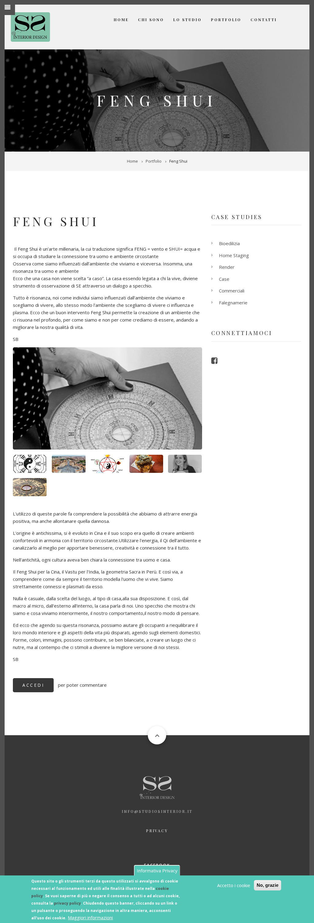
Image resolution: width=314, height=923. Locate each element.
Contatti (264, 19)
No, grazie (267, 885)
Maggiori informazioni (90, 917)
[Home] (30, 26)
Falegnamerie (233, 302)
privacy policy (67, 903)
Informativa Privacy (157, 870)
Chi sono (151, 19)
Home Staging (234, 255)
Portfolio (226, 19)
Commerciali (231, 291)
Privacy (157, 830)
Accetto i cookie (233, 885)
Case (224, 279)
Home (121, 19)
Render (227, 267)
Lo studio (187, 19)
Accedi (33, 685)
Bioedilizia (229, 243)
